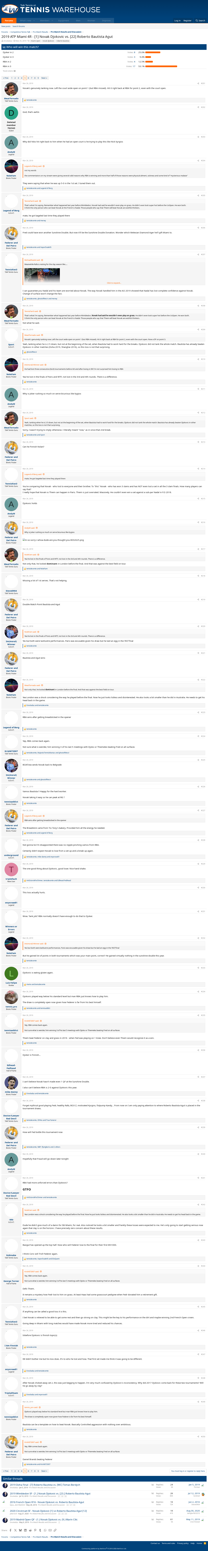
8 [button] (131, 52)
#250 (203, 1436)
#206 (203, 228)
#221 (203, 653)
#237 (203, 1077)
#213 (203, 442)
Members (44, 20)
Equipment (63, 20)
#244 (203, 1266)
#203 (203, 137)
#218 (203, 576)
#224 (203, 736)
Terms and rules (168, 1543)
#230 (203, 887)
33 (65, 1496)
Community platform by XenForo (104, 1548)
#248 (203, 1378)
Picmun (197, 1487)
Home (199, 1543)
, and (41, 299)
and (39, 188)
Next (43, 78)
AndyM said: (29, 528)
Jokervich (13, 1513)
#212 (203, 412)
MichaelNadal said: (32, 260)
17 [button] (130, 66)
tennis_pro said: (31, 1407)
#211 (203, 389)
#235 (203, 1015)
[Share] (198, 83)
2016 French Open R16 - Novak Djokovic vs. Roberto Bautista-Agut (47, 1502)
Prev (6, 78)
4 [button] (131, 61)
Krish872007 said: (31, 1021)
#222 (203, 680)
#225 (203, 760)
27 (71, 1505)
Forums (9, 20)
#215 (203, 498)
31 (59, 1496)
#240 (203, 1154)
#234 (203, 991)
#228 (203, 840)
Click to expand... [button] (114, 283)
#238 (203, 1100)
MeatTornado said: (32, 335)
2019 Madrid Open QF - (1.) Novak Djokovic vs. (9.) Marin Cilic (44, 1519)
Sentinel (196, 1496)
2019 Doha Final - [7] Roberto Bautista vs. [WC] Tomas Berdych (45, 1484)
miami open (35, 41)
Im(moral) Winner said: (34, 364)
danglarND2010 (193, 1513)
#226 (203, 786)
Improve (106, 20)
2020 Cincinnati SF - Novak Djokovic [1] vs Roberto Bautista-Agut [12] (48, 1510)
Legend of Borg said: (33, 166)
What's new (25, 20)
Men (78, 20)
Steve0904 (195, 1504)
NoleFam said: (30, 554)
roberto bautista (62, 41)
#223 (203, 712)
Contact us (155, 1543)
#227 (203, 810)
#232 (203, 938)
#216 (203, 522)
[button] (34, 20)
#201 (203, 83)
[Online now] (11, 95)
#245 (203, 1307)
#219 (203, 599)
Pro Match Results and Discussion (42, 1487)
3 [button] (131, 56)
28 (74, 1505)
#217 (203, 549)
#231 (203, 911)
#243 (203, 1240)
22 (59, 1514)
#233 (203, 968)
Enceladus (8, 41)
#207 (203, 254)
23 (62, 1514)
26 (67, 1505)
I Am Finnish (195, 1522)
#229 (203, 864)
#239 (203, 1127)
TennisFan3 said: (31, 201)
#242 (203, 1204)
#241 (203, 1178)
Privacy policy (183, 1543)
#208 (203, 305)
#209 (203, 329)
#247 (203, 1354)
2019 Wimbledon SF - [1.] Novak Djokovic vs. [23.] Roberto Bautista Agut (50, 1493)
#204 (203, 160)
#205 (203, 195)
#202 (203, 107)
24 (66, 1514)
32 (62, 1496)
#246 (203, 1330)
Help (193, 1543)
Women (91, 20)
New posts (5, 26)
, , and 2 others (43, 1147)
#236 (203, 1050)
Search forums (19, 26)
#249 (203, 1402)
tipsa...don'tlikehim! (17, 1505)
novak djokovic (48, 41)
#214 (203, 469)
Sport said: (28, 418)
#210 (203, 359)
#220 (203, 626)
